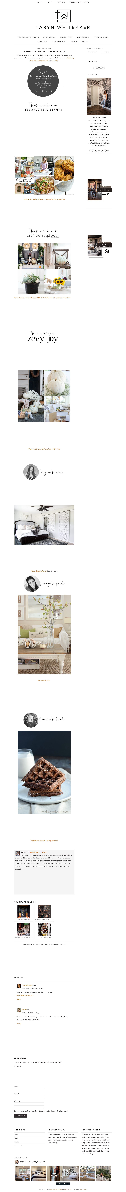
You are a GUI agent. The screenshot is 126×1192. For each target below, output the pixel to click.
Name (16, 1086)
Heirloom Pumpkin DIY (32, 298)
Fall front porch (19, 298)
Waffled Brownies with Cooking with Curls (44, 841)
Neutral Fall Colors (44, 680)
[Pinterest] (103, 67)
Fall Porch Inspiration (30, 199)
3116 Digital (83, 1189)
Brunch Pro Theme (56, 1189)
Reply (19, 999)
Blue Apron (41, 199)
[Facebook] (95, 67)
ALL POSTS (37, 944)
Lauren (24, 1010)
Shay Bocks (67, 1189)
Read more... (102, 146)
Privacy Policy (52, 1143)
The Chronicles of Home (41, 61)
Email (16, 1094)
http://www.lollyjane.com (25, 995)
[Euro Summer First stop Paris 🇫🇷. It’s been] (103, 1173)
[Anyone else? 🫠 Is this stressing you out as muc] (71, 1173)
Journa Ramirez (27, 985)
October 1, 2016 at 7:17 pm (31, 1013)
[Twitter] (103, 150)
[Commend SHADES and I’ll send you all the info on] (22, 1173)
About (16, 1138)
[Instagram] (99, 67)
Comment (18, 1066)
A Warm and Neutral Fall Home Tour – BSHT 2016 (44, 449)
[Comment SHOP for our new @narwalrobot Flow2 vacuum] (87, 1173)
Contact (17, 1142)
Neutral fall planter (47, 298)
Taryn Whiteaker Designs (63, 19)
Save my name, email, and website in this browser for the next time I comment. (41, 1111)
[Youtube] (107, 150)
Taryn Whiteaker (37, 852)
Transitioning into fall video (62, 298)
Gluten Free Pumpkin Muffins (55, 199)
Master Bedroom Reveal (38, 571)
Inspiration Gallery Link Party (53, 944)
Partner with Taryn (19, 1145)
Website (17, 1101)
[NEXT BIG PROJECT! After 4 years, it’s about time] (55, 1173)
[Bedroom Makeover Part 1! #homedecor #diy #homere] (38, 1173)
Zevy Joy (55, 61)
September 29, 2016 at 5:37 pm (32, 988)
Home (16, 1134)
